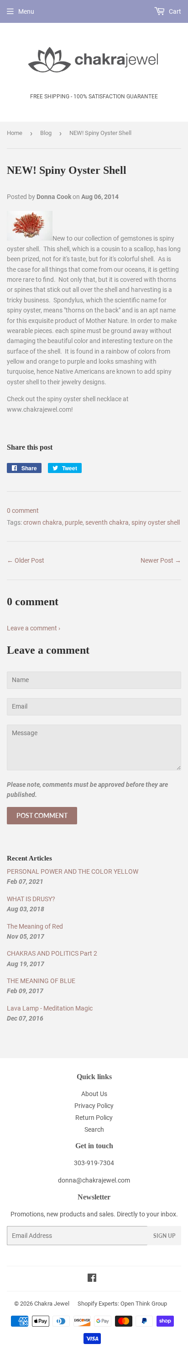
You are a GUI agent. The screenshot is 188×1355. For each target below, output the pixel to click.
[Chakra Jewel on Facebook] (92, 1279)
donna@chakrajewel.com (94, 1180)
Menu (26, 11)
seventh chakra (107, 522)
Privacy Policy (94, 1105)
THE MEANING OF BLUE (41, 980)
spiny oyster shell (155, 522)
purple (74, 522)
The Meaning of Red (35, 926)
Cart (174, 11)
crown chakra (42, 522)
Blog (46, 132)
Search (94, 1129)
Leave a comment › (33, 628)
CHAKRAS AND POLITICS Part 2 (52, 953)
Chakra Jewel (51, 1303)
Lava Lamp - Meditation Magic (50, 1008)
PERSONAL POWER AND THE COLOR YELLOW (72, 871)
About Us (94, 1093)
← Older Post (25, 560)
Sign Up (164, 1235)
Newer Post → (161, 560)
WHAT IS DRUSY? (31, 899)
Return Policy (94, 1117)
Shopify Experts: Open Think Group (122, 1303)
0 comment (23, 510)
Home (14, 132)
